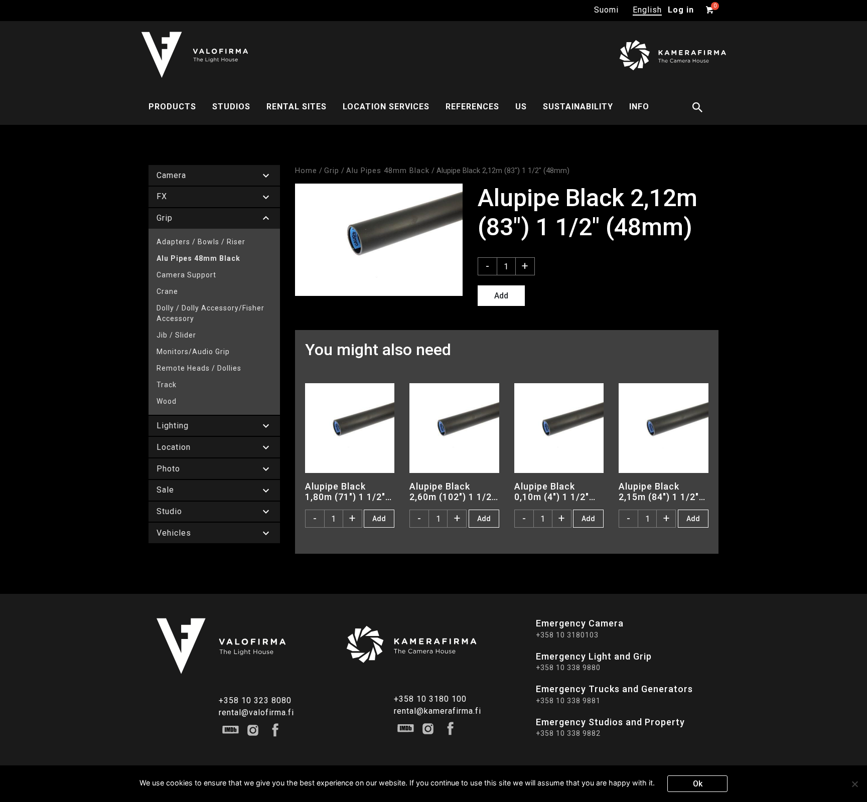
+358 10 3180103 (567, 635)
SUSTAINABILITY (578, 106)
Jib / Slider (176, 335)
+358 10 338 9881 (568, 701)
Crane (167, 291)
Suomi (606, 10)
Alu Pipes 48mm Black (198, 258)
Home (306, 170)
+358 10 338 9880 (568, 668)
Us (521, 106)
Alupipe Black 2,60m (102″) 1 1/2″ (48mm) (452, 491)
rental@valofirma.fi (256, 712)
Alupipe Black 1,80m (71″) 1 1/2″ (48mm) (345, 491)
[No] (854, 784)
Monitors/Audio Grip (193, 352)
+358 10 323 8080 (255, 700)
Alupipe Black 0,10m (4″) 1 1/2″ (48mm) (551, 491)
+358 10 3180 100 (430, 699)
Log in (681, 10)
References (472, 106)
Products (172, 106)
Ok (697, 783)
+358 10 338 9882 (568, 733)
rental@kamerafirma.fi (437, 711)
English (647, 10)
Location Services (386, 106)
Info (639, 106)
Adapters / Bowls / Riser (201, 242)
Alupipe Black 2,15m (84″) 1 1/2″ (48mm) (659, 491)
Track (167, 385)
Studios (231, 106)
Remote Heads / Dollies (199, 368)
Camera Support (186, 275)
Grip (331, 170)
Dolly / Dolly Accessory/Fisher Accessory (210, 313)
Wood (167, 401)
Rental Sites (296, 106)
